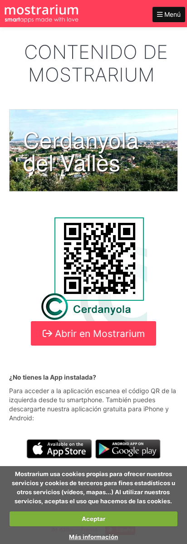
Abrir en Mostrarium (98, 333)
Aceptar (93, 518)
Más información (93, 536)
